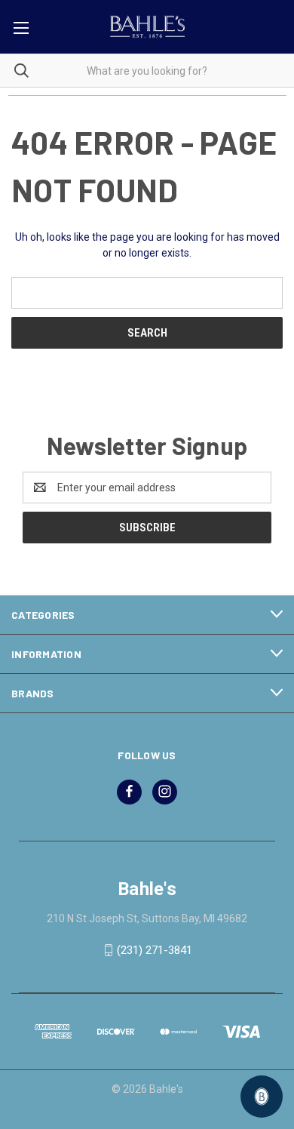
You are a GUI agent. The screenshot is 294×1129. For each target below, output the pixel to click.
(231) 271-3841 (154, 950)
